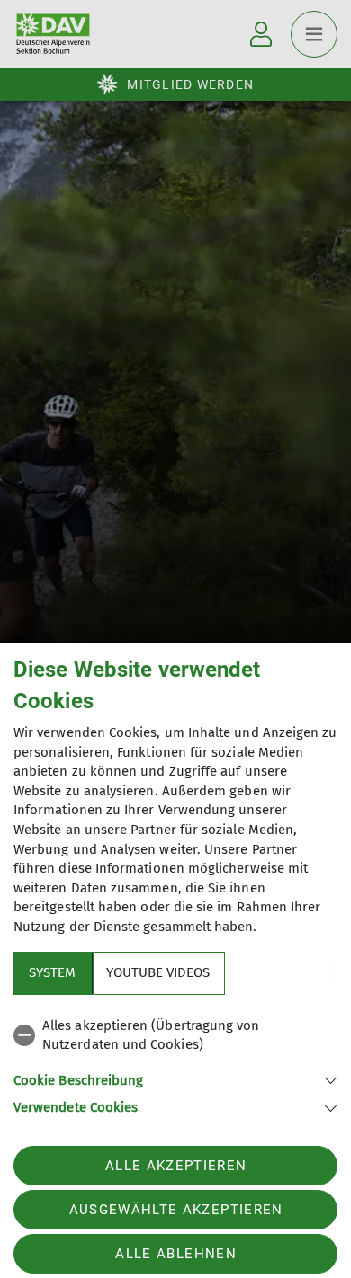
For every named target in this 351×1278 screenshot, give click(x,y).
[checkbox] (176, 1035)
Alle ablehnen (175, 1254)
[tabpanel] (176, 1063)
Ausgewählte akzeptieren (176, 1210)
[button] (176, 1079)
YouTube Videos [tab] (158, 972)
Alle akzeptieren (176, 1166)
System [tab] (52, 972)
